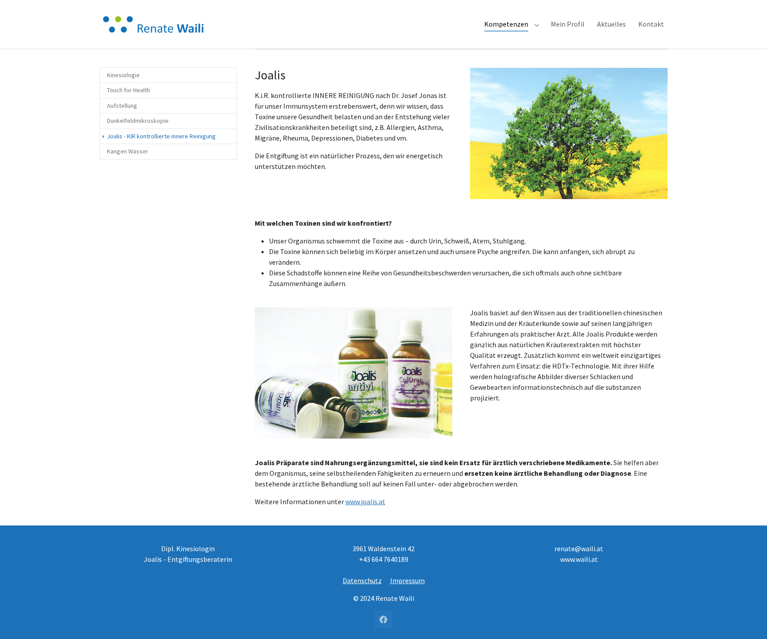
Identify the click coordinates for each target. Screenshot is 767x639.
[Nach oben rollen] (747, 619)
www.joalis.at (365, 501)
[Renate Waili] (154, 24)
